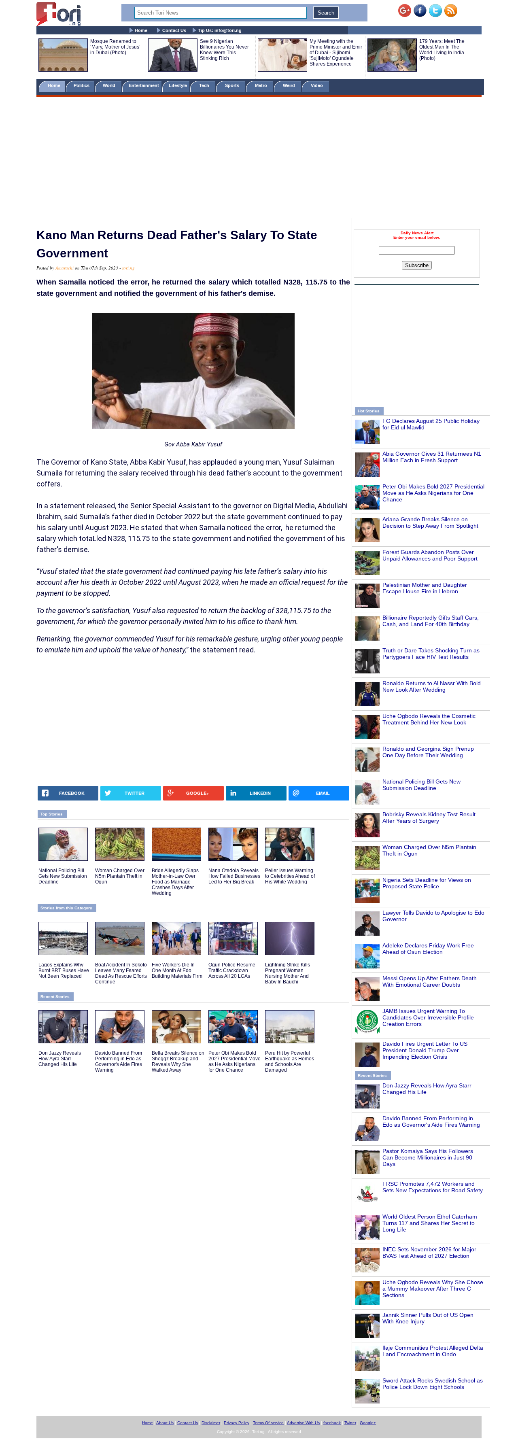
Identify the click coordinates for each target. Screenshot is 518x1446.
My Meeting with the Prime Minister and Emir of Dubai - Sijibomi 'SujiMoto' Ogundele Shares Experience (336, 52)
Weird (289, 85)
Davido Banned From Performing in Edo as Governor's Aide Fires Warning (431, 1121)
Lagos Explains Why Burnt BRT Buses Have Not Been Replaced (63, 970)
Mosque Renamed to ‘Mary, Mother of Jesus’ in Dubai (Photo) (115, 46)
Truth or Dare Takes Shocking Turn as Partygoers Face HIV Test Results (431, 653)
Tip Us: (220, 30)
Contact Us (174, 30)
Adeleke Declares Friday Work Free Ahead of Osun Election (428, 948)
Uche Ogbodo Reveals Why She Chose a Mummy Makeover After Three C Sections (432, 1288)
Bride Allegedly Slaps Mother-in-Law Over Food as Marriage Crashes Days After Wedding (175, 882)
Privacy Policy (236, 1423)
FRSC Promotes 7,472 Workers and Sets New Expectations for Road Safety (432, 1187)
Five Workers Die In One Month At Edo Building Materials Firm (177, 970)
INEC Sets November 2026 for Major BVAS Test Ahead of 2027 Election (429, 1252)
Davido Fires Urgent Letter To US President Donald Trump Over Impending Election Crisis (424, 1050)
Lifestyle (177, 85)
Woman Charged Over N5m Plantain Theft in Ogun (119, 876)
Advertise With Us (303, 1423)
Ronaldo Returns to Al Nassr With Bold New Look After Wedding (431, 686)
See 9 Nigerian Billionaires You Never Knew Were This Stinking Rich (224, 49)
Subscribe (417, 265)
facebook (332, 1423)
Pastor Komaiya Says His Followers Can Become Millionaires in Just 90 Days (427, 1157)
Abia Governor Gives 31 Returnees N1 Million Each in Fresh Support (431, 456)
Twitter (350, 1423)
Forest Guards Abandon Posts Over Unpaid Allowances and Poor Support (430, 555)
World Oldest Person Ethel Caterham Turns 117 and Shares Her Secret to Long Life (429, 1223)
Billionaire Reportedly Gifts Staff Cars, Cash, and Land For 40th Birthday (430, 620)
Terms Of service (268, 1423)
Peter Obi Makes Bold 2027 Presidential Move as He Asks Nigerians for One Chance (433, 493)
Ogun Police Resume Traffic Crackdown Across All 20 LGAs (231, 970)
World (110, 85)
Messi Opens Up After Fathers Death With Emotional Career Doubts (429, 981)
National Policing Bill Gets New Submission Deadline (421, 784)
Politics (82, 85)
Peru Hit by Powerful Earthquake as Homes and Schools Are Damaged (289, 1061)
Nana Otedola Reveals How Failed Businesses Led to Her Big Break (234, 876)
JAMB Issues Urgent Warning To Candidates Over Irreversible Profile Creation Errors (428, 1017)
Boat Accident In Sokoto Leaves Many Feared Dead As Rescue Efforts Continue (121, 973)
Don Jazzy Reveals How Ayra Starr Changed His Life (59, 1058)
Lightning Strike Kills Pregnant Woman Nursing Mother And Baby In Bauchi (287, 973)
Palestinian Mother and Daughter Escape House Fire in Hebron (424, 588)
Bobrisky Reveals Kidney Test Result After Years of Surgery (429, 817)
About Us (165, 1423)
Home (141, 30)
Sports (232, 85)
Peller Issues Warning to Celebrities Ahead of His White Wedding (290, 876)
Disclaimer (211, 1423)
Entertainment (143, 85)
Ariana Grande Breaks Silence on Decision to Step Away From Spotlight (430, 522)
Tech (204, 85)
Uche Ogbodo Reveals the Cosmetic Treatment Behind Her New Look (429, 719)
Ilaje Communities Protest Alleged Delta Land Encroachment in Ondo (432, 1350)
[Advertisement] (259, 159)
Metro (261, 85)
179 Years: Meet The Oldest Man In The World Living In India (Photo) (442, 49)
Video (317, 85)
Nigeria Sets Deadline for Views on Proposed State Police (426, 883)
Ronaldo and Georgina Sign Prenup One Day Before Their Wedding (428, 751)
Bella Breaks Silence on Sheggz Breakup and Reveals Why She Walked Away (178, 1061)
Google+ (368, 1423)
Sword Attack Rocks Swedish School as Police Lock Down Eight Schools (432, 1383)
